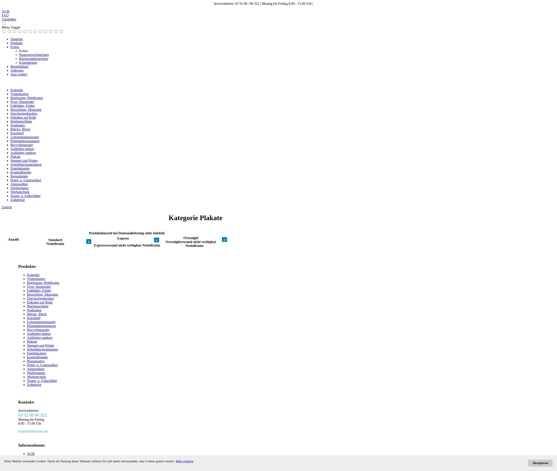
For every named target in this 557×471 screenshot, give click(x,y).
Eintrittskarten (20, 168)
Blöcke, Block (20, 129)
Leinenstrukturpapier (24, 137)
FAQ (5, 15)
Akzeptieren (540, 463)
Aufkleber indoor (22, 149)
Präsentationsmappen (24, 141)
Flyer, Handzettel (22, 102)
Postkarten (17, 125)
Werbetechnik (19, 192)
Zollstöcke (17, 200)
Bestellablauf (19, 66)
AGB (5, 11)
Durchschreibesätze (23, 113)
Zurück (7, 207)
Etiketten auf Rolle (23, 117)
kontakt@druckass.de (329, 3)
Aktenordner (19, 184)
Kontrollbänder (20, 172)
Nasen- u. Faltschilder (25, 196)
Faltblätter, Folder (22, 106)
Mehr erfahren (184, 461)
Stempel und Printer (24, 160)
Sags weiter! (18, 74)
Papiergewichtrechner (34, 55)
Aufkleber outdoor (23, 153)
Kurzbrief (17, 133)
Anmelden (9, 19)
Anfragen (16, 70)
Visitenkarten (19, 94)
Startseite (16, 39)
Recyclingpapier (21, 145)
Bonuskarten (19, 176)
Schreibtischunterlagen (26, 164)
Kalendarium (28, 62)
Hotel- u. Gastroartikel (25, 180)
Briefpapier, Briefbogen (26, 98)
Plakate (15, 157)
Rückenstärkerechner (33, 59)
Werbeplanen (19, 188)
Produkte (16, 43)
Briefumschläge (21, 121)
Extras (14, 47)
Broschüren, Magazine (26, 109)
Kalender (16, 90)
